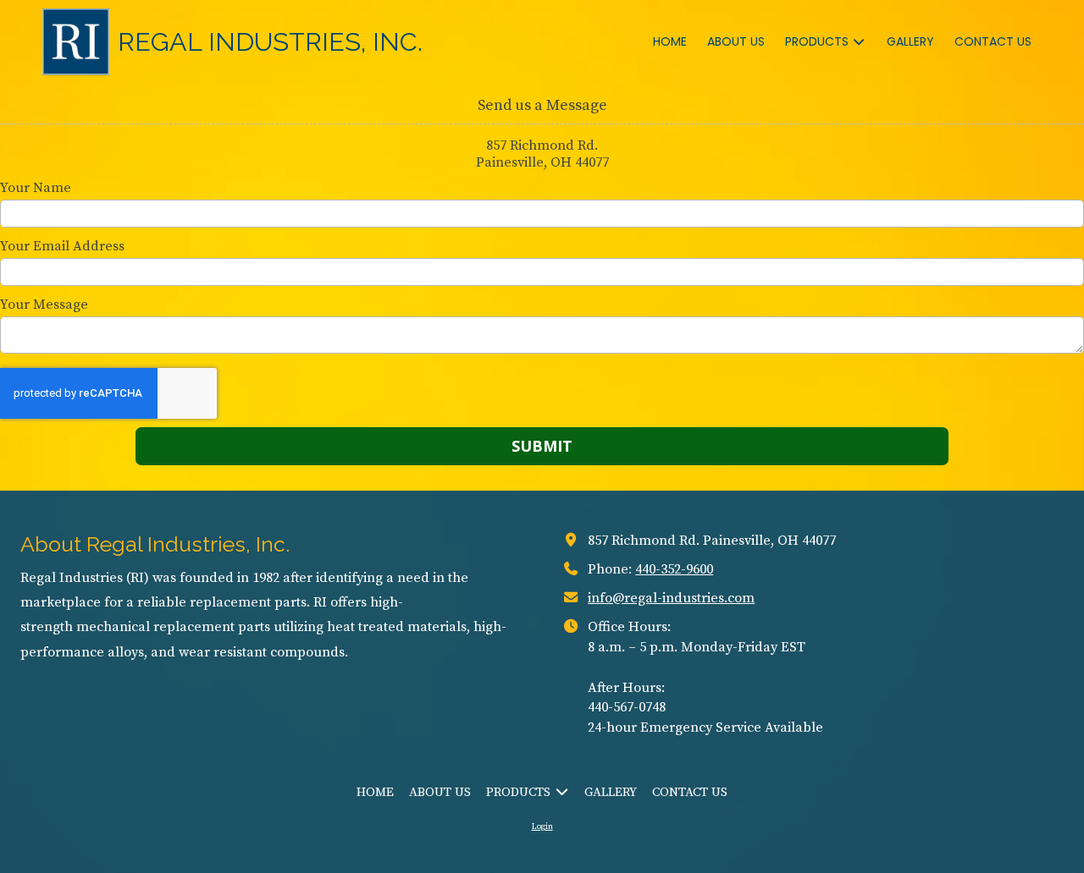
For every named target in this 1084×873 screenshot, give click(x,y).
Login (542, 826)
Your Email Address (62, 246)
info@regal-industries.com (671, 598)
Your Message (44, 304)
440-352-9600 (674, 569)
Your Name (35, 187)
